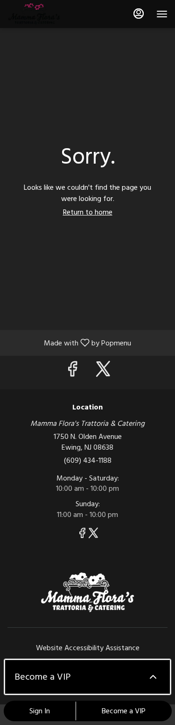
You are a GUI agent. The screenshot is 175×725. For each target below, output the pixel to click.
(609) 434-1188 (88, 460)
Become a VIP (124, 711)
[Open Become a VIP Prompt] (153, 677)
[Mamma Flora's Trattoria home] (49, 14)
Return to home (87, 212)
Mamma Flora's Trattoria (87, 592)
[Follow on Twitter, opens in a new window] (103, 372)
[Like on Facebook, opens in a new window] (72, 372)
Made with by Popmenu (69, 342)
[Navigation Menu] (162, 14)
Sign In (39, 711)
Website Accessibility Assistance (88, 648)
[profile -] (138, 13)
